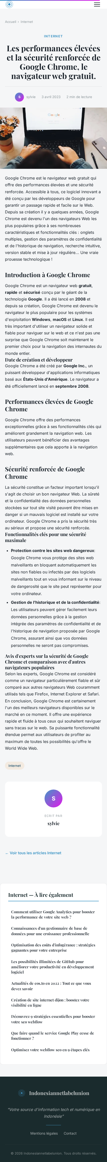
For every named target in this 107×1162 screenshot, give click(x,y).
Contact (70, 1133)
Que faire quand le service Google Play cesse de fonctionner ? (52, 1036)
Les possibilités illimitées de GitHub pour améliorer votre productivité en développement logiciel (52, 967)
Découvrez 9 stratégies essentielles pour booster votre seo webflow (53, 1019)
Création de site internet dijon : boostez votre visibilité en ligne (50, 1002)
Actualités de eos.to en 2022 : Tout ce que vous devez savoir (51, 986)
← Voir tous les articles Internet (33, 853)
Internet (27, 22)
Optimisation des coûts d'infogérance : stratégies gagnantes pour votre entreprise (53, 947)
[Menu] (97, 4)
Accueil (10, 22)
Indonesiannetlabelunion (59, 1092)
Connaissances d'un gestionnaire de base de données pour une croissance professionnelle (50, 931)
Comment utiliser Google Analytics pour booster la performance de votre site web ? (53, 914)
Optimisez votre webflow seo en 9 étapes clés (50, 1049)
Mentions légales (44, 1133)
